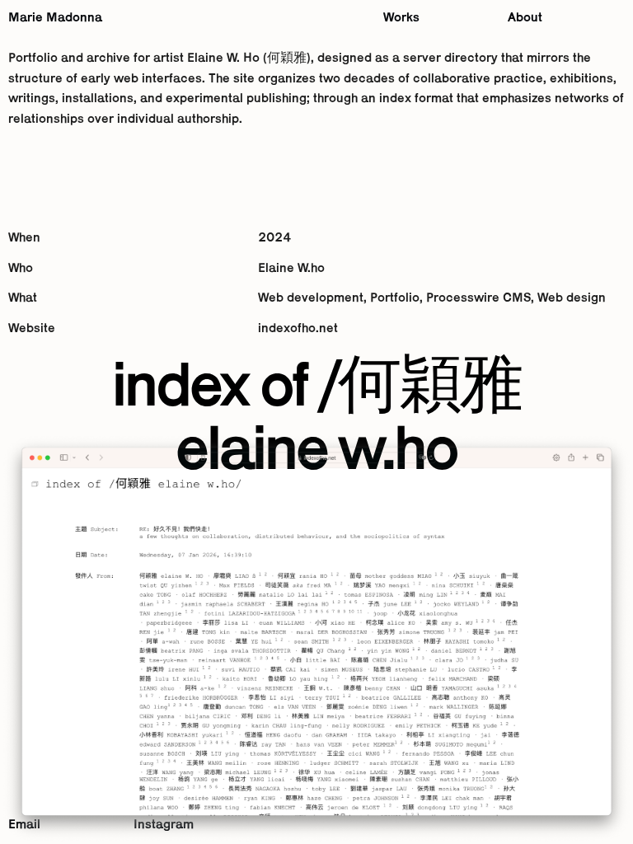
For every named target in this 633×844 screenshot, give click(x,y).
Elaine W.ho (291, 268)
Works (401, 18)
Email (24, 825)
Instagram (164, 825)
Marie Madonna (55, 18)
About (525, 18)
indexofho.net (298, 328)
